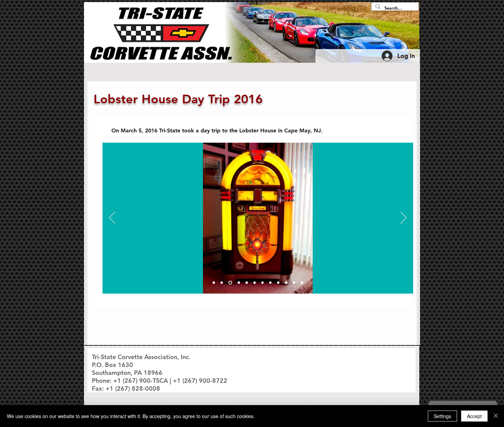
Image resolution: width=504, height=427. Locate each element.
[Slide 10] (286, 283)
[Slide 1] (214, 283)
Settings (442, 416)
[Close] (496, 416)
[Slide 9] (278, 283)
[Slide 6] (254, 283)
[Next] (403, 218)
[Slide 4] (238, 283)
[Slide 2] (221, 283)
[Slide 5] (246, 283)
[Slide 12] (302, 283)
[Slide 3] (229, 283)
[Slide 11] (294, 283)
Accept (474, 416)
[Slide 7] (262, 283)
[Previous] (112, 218)
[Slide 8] (270, 283)
